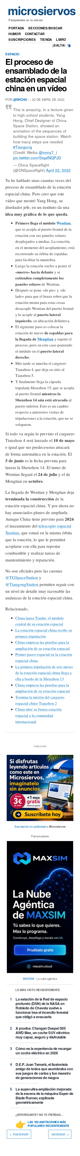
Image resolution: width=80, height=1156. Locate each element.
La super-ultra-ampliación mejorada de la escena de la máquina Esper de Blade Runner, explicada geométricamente (44, 1096)
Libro (61, 39)
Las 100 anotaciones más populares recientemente (48, 1124)
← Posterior (19, 1134)
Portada (16, 28)
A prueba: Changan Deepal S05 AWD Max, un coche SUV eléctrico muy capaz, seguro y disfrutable (43, 1033)
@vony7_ (47, 152)
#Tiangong (22, 147)
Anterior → (60, 1134)
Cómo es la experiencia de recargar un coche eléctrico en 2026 (43, 1050)
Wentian (63, 223)
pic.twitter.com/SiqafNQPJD (37, 157)
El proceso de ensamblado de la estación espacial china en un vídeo (36, 75)
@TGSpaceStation (21, 577)
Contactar (35, 34)
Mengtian (45, 339)
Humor (14, 34)
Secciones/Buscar (45, 28)
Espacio (12, 54)
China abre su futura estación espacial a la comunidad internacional (38, 715)
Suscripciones (22, 39)
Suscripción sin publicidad (30, 826)
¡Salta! (58, 45)
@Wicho (20, 99)
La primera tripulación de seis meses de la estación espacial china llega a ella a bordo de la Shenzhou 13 (44, 672)
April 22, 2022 (58, 170)
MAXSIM (28, 978)
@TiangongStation (21, 584)
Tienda (46, 39)
